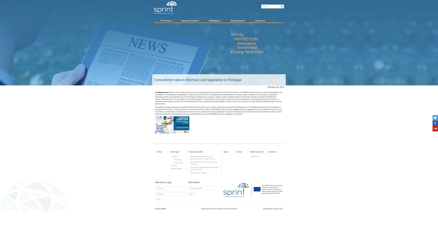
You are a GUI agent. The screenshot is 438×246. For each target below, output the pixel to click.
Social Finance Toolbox (198, 173)
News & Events (238, 21)
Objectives (178, 160)
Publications (214, 21)
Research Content (190, 21)
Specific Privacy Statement (227, 209)
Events (239, 152)
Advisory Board (176, 169)
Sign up (191, 194)
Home (159, 152)
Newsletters (255, 156)
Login (158, 199)
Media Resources (257, 152)
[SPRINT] (165, 7)
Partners (174, 165)
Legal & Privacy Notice (209, 209)
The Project (165, 21)
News (226, 152)
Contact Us (260, 21)
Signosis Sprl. (278, 209)
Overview (174, 156)
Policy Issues (178, 163)
